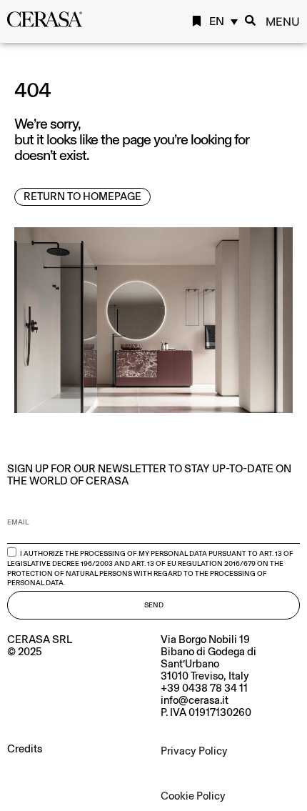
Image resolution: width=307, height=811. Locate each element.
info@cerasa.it (194, 700)
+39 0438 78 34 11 (204, 688)
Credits (24, 748)
